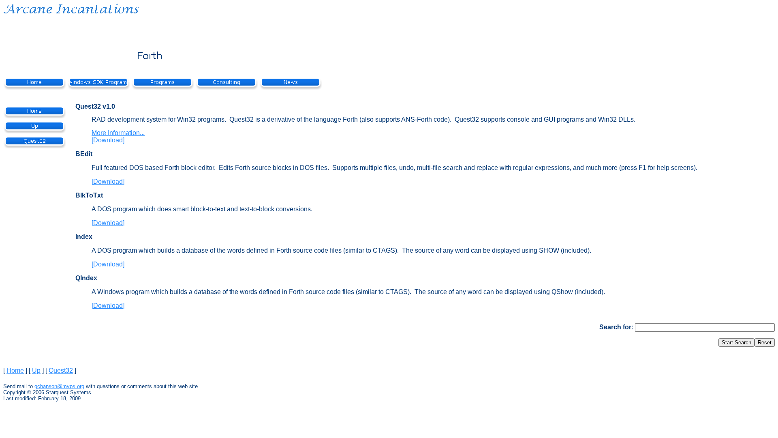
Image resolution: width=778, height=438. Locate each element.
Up (36, 370)
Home (15, 370)
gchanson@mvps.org (59, 386)
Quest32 (61, 370)
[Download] (108, 140)
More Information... (118, 132)
